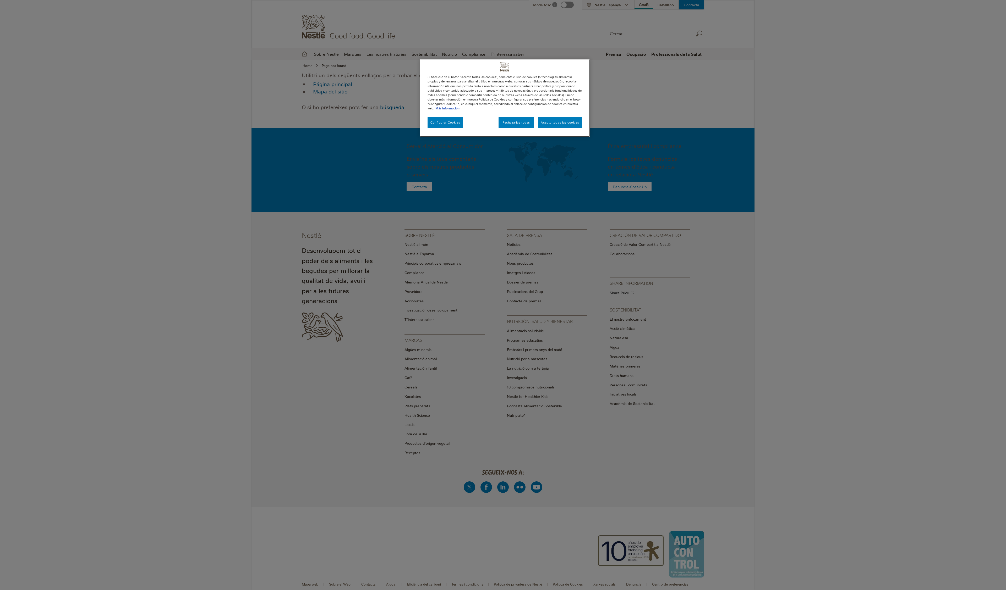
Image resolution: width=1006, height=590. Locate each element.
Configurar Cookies (445, 122)
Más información (447, 108)
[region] (505, 98)
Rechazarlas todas (516, 122)
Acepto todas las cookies (560, 122)
